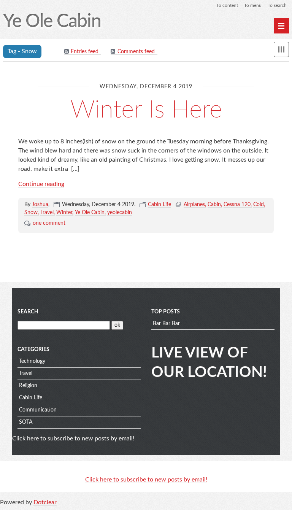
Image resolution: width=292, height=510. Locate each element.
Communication (38, 410)
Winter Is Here (146, 110)
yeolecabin (119, 212)
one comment (49, 223)
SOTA (25, 422)
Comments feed (136, 51)
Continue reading (41, 184)
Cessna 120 (237, 204)
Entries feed (84, 51)
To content (227, 5)
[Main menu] (281, 25)
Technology (32, 361)
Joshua (40, 204)
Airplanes (194, 204)
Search (27, 312)
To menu (253, 5)
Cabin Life (159, 204)
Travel (47, 212)
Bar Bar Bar (166, 323)
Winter (64, 212)
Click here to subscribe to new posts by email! (73, 438)
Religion (28, 385)
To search (277, 5)
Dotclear (45, 502)
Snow (31, 212)
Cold (258, 204)
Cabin (214, 204)
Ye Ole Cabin (90, 212)
